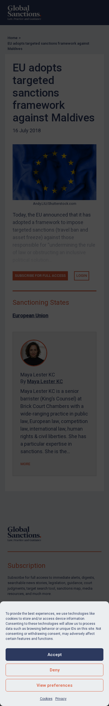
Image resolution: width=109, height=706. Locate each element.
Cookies (46, 699)
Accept (55, 654)
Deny (55, 670)
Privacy (61, 699)
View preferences (54, 685)
